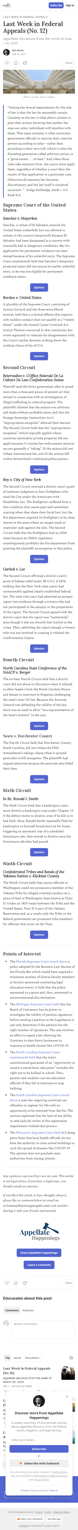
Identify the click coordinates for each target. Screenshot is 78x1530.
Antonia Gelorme (22, 1386)
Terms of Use (59, 1472)
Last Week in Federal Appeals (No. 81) (26, 1370)
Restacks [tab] (28, 1310)
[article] (39, 1379)
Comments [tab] (12, 1310)
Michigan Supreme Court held (37, 1004)
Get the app (54, 1519)
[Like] (7, 63)
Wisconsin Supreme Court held (38, 1132)
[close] (67, 1396)
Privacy (39, 1512)
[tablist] (19, 1310)
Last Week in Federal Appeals (25, 17)
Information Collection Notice (51, 1475)
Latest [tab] (17, 1358)
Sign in (70, 5)
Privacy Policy (41, 1479)
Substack (23, 1525)
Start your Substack (32, 1519)
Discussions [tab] (32, 1358)
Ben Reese (18, 50)
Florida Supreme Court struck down (41, 961)
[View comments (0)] (16, 63)
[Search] (71, 1358)
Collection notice (61, 1512)
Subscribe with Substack (41, 1463)
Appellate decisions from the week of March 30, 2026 (27, 1380)
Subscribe (56, 5)
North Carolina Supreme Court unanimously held (35, 1055)
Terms (47, 1512)
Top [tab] (7, 1358)
